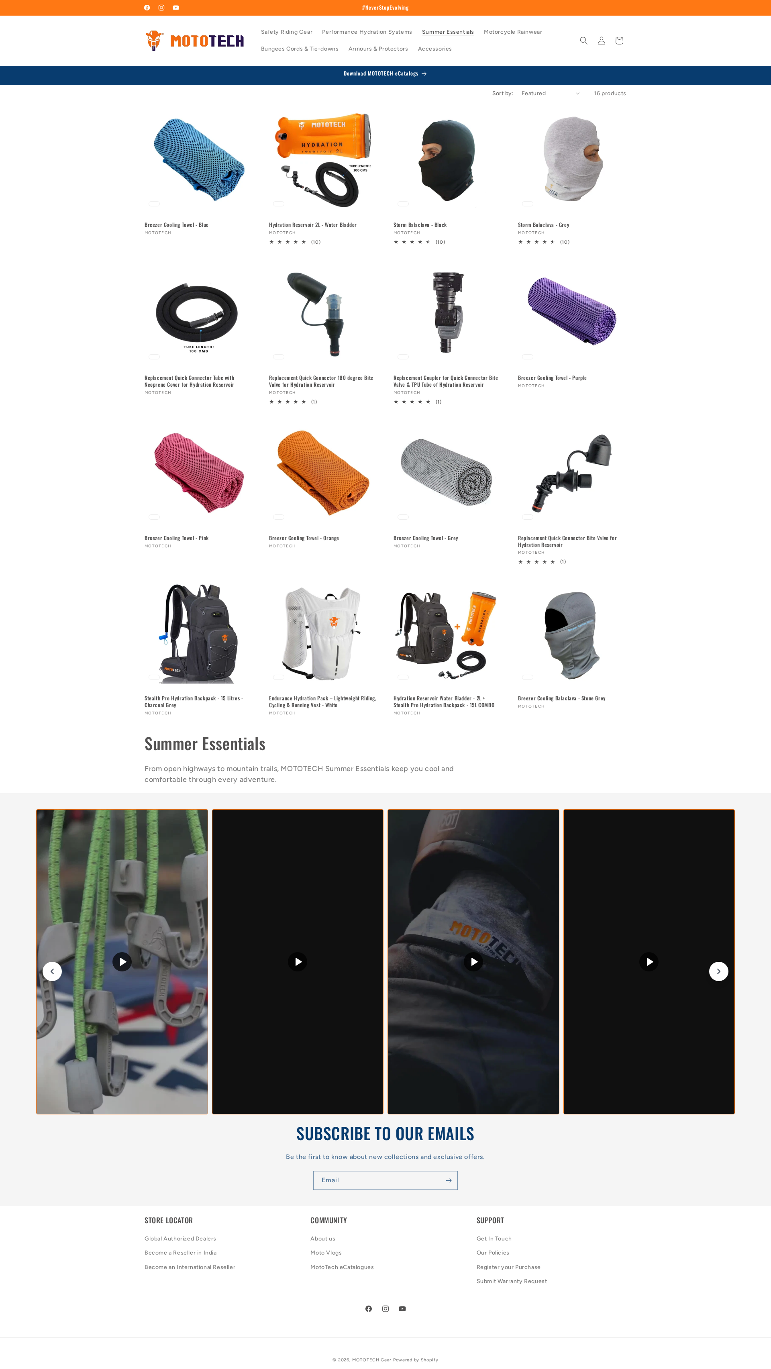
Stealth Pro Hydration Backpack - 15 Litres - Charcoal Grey (194, 701)
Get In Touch (494, 1239)
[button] (584, 40)
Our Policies (493, 1253)
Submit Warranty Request (512, 1281)
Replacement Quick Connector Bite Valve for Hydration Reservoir (567, 541)
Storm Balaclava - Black (420, 224)
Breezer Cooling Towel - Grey (426, 538)
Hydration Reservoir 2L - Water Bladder (313, 224)
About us (322, 1239)
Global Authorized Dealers (180, 1239)
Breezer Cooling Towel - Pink (177, 538)
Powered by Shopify (416, 1360)
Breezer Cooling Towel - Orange (304, 538)
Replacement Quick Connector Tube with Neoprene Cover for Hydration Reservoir (190, 381)
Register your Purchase (509, 1267)
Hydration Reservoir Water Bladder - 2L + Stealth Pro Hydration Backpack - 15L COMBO (444, 701)
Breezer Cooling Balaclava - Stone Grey (562, 698)
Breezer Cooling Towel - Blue (177, 224)
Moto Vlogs (326, 1253)
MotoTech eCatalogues (342, 1267)
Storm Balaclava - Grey (543, 224)
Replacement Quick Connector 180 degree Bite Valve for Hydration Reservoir (321, 381)
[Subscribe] (448, 1180)
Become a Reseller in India (181, 1253)
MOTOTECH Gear (372, 1360)
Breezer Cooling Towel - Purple (552, 377)
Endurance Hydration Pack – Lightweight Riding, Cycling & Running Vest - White (323, 701)
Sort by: (503, 93)
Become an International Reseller (190, 1267)
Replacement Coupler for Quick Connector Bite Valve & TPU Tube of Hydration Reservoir (446, 381)
